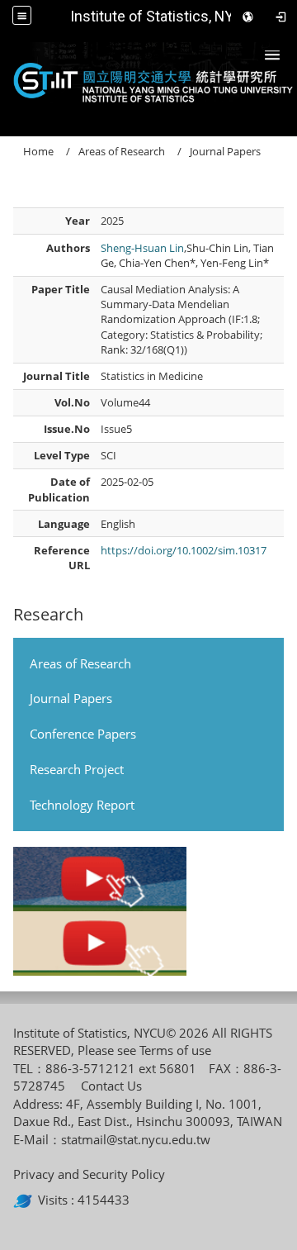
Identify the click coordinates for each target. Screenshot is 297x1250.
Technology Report (82, 804)
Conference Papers (83, 733)
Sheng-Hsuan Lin (142, 247)
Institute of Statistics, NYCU (161, 16)
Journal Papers (71, 698)
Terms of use (175, 1050)
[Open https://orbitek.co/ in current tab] (25, 1199)
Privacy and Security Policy (89, 1174)
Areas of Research (80, 663)
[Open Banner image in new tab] (99, 879)
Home (38, 151)
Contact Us (111, 1085)
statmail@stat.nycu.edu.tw (135, 1139)
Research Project (77, 769)
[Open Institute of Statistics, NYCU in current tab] (148, 79)
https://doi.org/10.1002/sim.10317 (183, 550)
